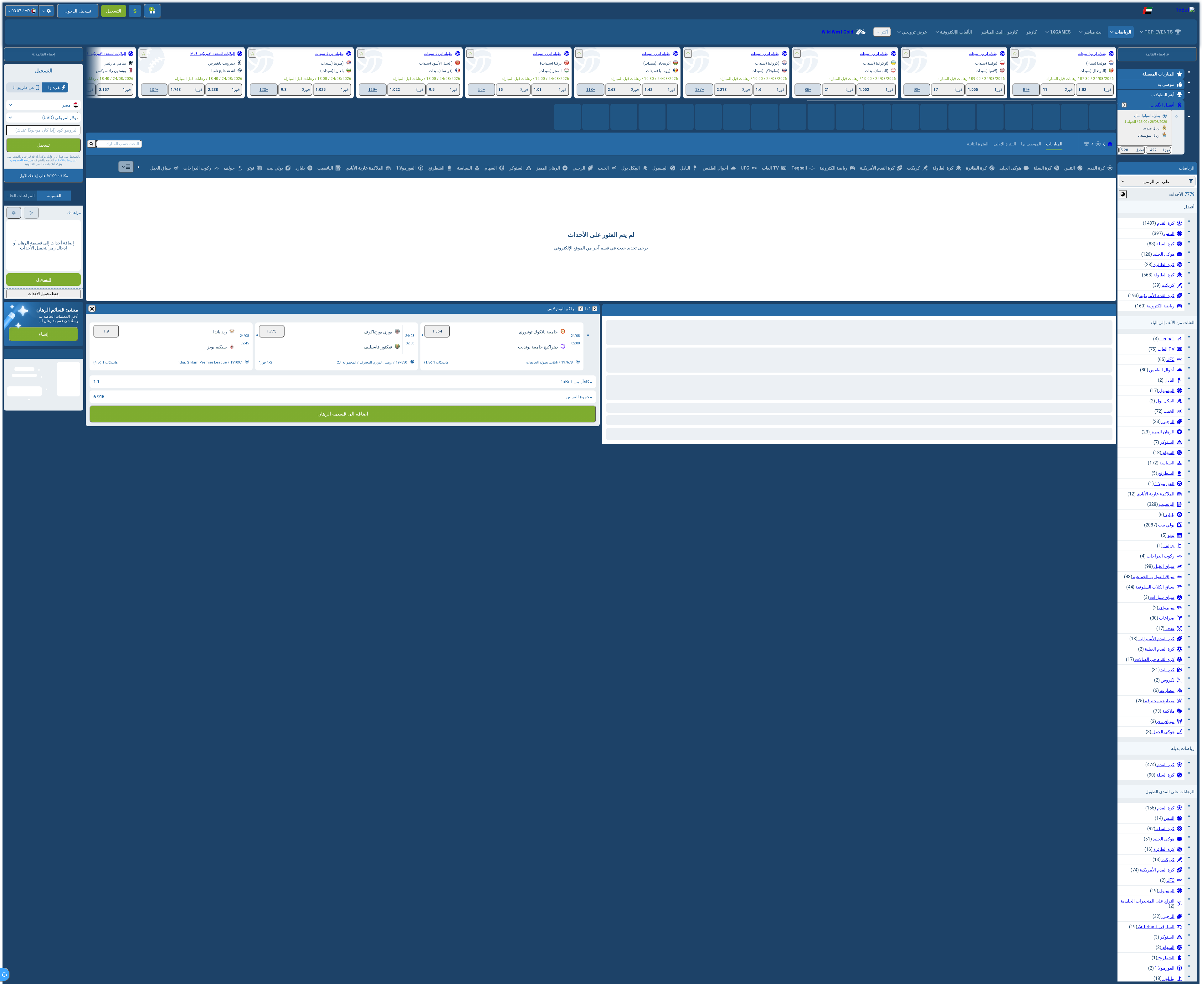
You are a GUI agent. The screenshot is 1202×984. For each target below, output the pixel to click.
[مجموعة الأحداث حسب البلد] (1123, 194)
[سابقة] (1124, 104)
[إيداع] (135, 11)
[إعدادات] (46, 11)
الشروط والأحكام (66, 160)
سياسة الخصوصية (21, 160)
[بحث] (91, 149)
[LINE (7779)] (1110, 149)
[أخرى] (126, 172)
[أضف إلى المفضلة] (1015, 54)
